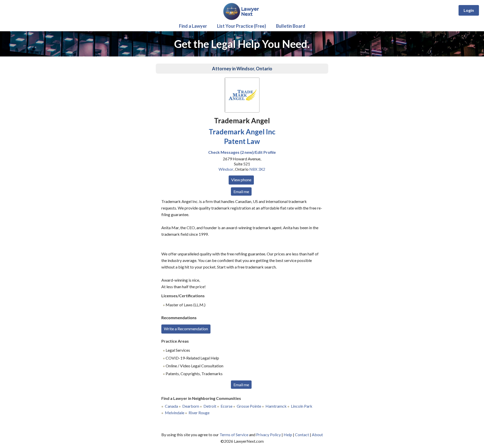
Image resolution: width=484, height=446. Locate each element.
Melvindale (174, 412)
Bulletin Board (290, 26)
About (317, 434)
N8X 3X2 (257, 169)
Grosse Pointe (249, 406)
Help (288, 434)
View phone (241, 179)
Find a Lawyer (193, 26)
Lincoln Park (301, 406)
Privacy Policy (268, 434)
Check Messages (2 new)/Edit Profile (242, 152)
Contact (302, 434)
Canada (171, 406)
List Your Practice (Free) (241, 26)
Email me (241, 191)
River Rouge (199, 412)
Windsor (226, 169)
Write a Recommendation (186, 328)
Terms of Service (234, 434)
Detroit (209, 406)
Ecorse (226, 406)
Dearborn (190, 406)
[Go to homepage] (242, 19)
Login (469, 10)
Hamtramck (276, 406)
